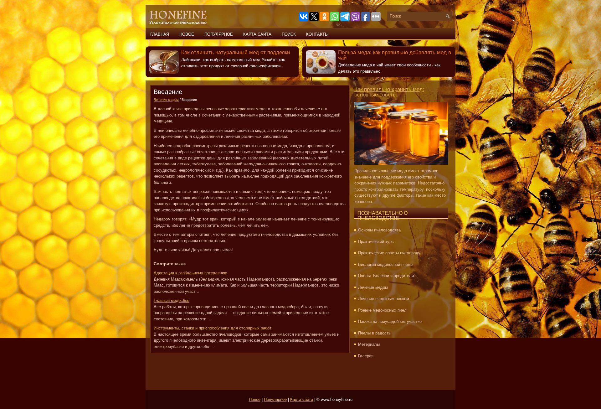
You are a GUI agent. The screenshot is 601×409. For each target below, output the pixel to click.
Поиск (289, 34)
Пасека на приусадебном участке (390, 321)
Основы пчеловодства (379, 230)
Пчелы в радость (374, 333)
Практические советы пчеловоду (389, 253)
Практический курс (376, 241)
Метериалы (369, 344)
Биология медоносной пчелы (385, 264)
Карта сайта (257, 34)
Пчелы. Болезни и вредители (386, 275)
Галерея (365, 356)
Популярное (218, 34)
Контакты (317, 34)
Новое (186, 34)
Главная (159, 34)
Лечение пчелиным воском (383, 298)
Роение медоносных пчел (382, 310)
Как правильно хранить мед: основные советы (389, 92)
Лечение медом (166, 99)
